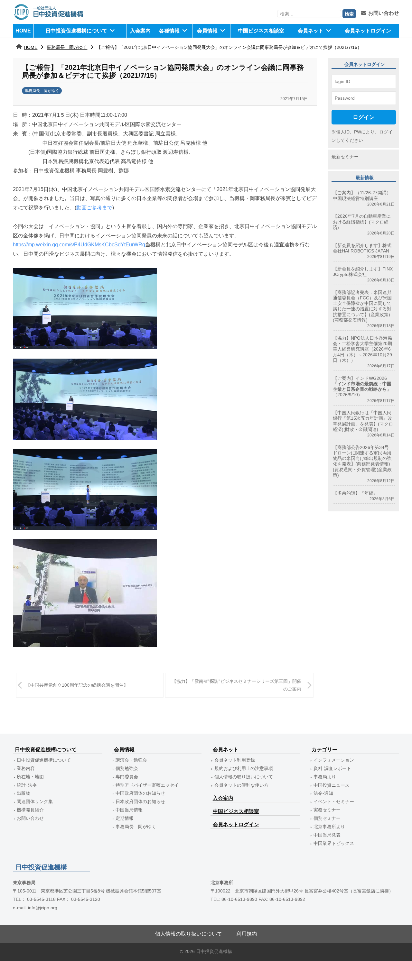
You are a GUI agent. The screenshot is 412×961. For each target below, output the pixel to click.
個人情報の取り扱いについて (243, 776)
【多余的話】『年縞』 (355, 493)
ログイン (364, 117)
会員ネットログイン (368, 30)
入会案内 (140, 30)
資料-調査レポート (332, 768)
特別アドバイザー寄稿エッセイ (147, 785)
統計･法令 (27, 785)
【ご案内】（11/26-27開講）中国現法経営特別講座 (362, 195)
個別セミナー (327, 818)
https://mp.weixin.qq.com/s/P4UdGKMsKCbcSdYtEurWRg (79, 244)
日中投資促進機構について (76, 30)
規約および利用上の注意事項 (243, 768)
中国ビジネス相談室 (261, 30)
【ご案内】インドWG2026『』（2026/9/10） (362, 387)
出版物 (23, 793)
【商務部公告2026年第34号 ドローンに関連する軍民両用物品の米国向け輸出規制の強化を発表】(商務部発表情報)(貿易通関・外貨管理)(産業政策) (363, 461)
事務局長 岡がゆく (67, 47)
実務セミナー (327, 809)
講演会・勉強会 (131, 760)
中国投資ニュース (332, 785)
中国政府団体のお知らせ (140, 793)
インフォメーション (334, 760)
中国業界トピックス (334, 843)
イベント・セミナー (334, 801)
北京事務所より (329, 826)
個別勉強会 (127, 768)
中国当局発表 (327, 834)
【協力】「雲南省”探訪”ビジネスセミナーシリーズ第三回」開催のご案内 (236, 685)
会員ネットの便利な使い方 (241, 785)
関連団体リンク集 (35, 801)
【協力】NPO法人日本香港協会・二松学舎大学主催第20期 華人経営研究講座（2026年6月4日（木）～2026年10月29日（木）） (362, 349)
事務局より (325, 776)
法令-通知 (323, 793)
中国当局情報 (129, 809)
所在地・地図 (30, 776)
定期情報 (125, 818)
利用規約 (246, 934)
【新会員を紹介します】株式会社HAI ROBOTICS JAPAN (362, 248)
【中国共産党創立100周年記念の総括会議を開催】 (77, 685)
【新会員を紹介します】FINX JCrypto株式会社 (363, 271)
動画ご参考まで (94, 207)
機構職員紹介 (30, 809)
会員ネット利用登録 (234, 760)
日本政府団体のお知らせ (140, 801)
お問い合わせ (383, 13)
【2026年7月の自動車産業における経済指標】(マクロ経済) (362, 222)
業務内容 (26, 768)
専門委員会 (127, 776)
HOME (23, 30)
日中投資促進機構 (214, 951)
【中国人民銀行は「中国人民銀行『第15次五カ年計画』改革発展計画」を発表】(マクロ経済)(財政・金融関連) (363, 421)
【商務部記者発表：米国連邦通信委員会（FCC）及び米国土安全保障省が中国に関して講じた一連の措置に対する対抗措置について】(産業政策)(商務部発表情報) (362, 306)
